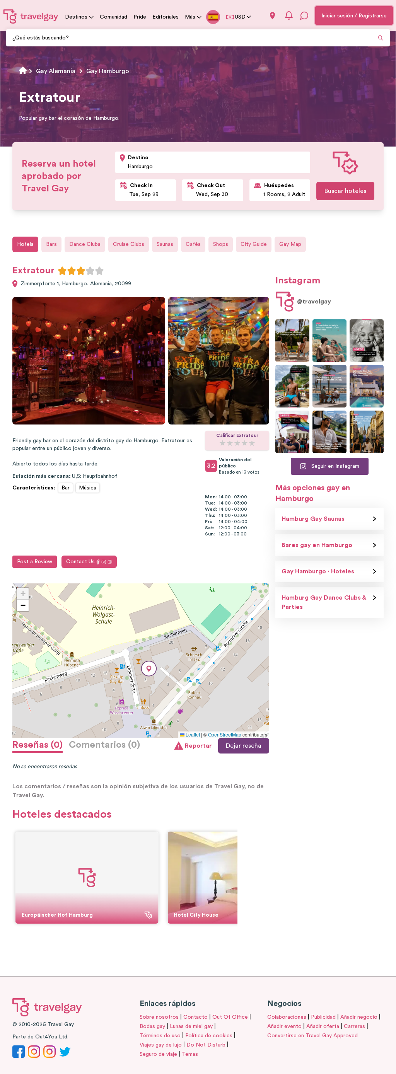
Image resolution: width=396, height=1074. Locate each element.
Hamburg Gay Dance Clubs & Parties (324, 602)
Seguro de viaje (158, 1054)
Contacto (195, 1017)
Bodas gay (152, 1026)
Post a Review (34, 561)
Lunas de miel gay (191, 1026)
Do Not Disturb (205, 1045)
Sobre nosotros (159, 1017)
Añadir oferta (322, 1026)
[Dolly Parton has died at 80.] (367, 340)
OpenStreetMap (224, 734)
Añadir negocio (358, 1017)
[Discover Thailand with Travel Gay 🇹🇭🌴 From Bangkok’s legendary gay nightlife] (292, 386)
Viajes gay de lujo (161, 1045)
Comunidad (113, 17)
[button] (149, 669)
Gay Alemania (55, 71)
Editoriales (165, 17)
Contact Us (80, 561)
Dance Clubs (85, 244)
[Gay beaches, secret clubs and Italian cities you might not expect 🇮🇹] (329, 340)
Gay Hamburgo (107, 71)
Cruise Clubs (128, 244)
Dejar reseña (243, 746)
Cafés (193, 244)
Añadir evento (284, 1026)
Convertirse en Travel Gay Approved (312, 1035)
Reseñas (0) (37, 745)
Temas (190, 1054)
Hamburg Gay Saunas (313, 519)
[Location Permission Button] (272, 15)
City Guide (254, 244)
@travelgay (314, 301)
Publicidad (323, 1017)
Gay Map (290, 244)
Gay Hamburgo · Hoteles (318, 571)
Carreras (354, 1026)
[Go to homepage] (31, 16)
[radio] (62, 270)
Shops (220, 244)
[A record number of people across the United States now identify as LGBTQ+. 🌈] (292, 432)
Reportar (198, 746)
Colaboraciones (286, 1017)
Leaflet (192, 734)
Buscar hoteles (345, 191)
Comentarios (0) (104, 745)
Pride (139, 17)
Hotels (25, 244)
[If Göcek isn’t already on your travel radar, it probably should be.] (292, 340)
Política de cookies (208, 1035)
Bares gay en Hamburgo (317, 545)
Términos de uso (160, 1035)
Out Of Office (230, 1017)
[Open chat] (304, 15)
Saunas (165, 244)
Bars (51, 244)
